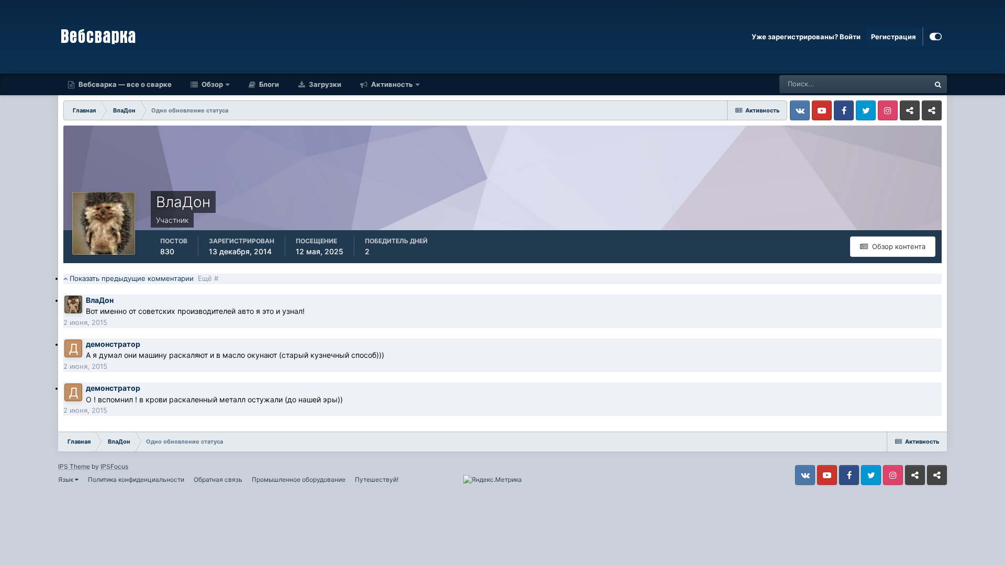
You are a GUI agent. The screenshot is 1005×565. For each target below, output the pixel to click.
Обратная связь (218, 479)
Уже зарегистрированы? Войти (806, 36)
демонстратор (113, 344)
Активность (391, 84)
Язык (66, 479)
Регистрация (893, 36)
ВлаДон (100, 300)
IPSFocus (114, 466)
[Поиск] (938, 84)
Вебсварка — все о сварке (124, 84)
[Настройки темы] (935, 36)
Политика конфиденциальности (136, 479)
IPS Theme (74, 466)
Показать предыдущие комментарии (143, 278)
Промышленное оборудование (298, 479)
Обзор (211, 84)
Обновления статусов (881, 84)
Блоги (268, 84)
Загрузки (324, 84)
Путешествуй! (376, 479)
